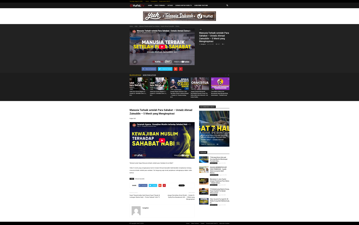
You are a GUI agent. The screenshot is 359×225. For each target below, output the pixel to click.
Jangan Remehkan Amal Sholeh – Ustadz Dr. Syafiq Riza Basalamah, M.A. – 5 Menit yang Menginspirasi (181, 197)
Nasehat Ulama (214, 175)
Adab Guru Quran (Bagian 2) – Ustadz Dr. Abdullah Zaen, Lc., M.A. (138, 93)
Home (147, 1)
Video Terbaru (160, 5)
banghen (203, 44)
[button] (227, 5)
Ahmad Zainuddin (139, 178)
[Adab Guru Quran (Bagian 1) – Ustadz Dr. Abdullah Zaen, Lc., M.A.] (159, 83)
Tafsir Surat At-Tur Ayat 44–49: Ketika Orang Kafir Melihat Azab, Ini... (219, 201)
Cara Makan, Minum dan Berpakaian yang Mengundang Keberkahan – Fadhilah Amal (219, 93)
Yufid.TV (203, 144)
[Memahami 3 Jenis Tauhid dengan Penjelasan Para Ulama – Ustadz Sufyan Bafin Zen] (203, 181)
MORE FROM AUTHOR (149, 75)
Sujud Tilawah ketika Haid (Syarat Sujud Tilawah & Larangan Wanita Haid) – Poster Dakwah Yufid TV (145, 196)
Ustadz (170, 5)
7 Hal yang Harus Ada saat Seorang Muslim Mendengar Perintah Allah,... (219, 159)
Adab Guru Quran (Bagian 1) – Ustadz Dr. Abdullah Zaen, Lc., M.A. (158, 93)
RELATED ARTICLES (135, 75)
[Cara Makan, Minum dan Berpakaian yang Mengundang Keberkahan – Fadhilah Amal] (220, 83)
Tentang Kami (154, 1)
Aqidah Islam (206, 132)
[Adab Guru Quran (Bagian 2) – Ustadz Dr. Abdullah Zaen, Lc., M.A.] (139, 83)
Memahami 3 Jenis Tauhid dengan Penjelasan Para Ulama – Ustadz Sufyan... (219, 181)
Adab (201, 29)
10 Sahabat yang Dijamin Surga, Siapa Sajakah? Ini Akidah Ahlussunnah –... (219, 191)
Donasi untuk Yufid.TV (164, 1)
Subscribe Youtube (201, 5)
